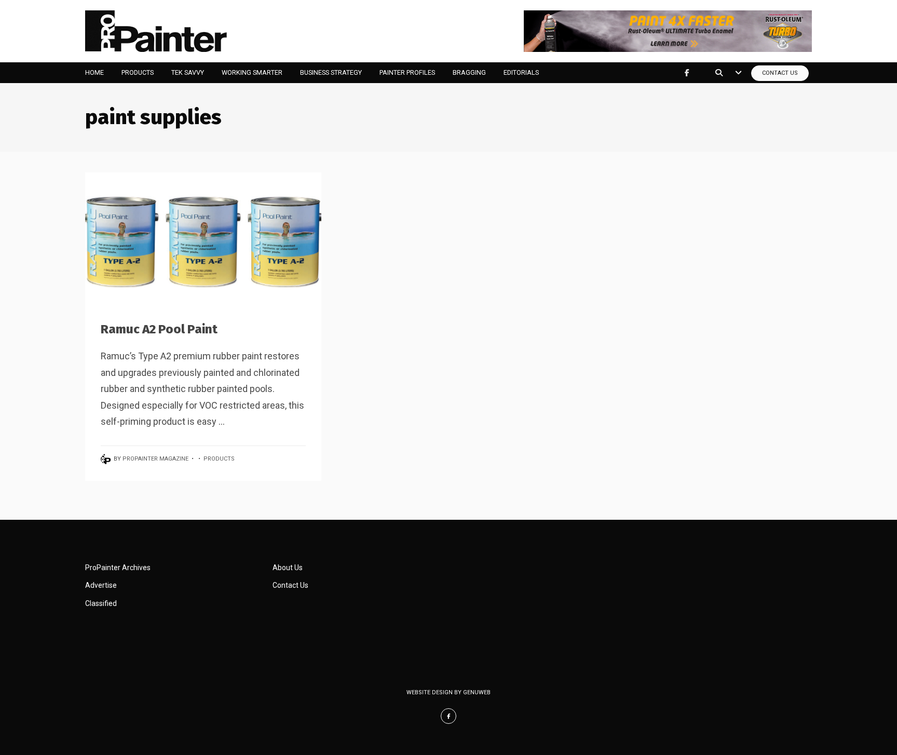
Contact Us (780, 73)
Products (137, 72)
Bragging (469, 72)
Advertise (101, 585)
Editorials (521, 72)
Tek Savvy (187, 72)
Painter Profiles (407, 72)
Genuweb (477, 692)
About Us (288, 567)
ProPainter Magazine (155, 458)
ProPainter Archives (118, 567)
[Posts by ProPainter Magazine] (107, 458)
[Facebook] (687, 73)
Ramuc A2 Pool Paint (159, 329)
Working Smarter (252, 72)
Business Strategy (331, 72)
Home (94, 72)
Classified (101, 603)
